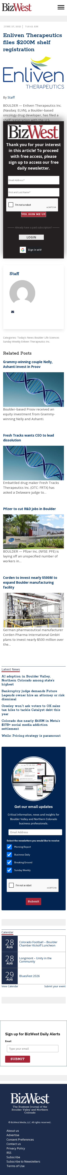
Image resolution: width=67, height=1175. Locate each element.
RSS (9, 1153)
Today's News (25, 337)
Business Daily (22, 854)
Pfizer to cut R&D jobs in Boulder (29, 509)
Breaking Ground (23, 862)
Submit (33, 901)
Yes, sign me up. (33, 214)
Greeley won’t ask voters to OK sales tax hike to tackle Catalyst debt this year (31, 710)
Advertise (13, 1135)
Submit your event (55, 986)
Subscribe (13, 1157)
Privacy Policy (16, 1148)
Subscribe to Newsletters (23, 1161)
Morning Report (22, 847)
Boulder (39, 337)
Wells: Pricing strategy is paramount (31, 736)
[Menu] (61, 8)
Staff (11, 97)
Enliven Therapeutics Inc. (35, 341)
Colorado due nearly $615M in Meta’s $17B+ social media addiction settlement (31, 725)
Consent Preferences (20, 1139)
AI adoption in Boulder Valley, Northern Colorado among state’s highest (28, 680)
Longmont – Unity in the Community (35, 959)
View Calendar (10, 986)
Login (31, 237)
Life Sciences (51, 337)
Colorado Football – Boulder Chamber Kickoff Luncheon (38, 943)
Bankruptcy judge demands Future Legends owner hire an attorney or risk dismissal (33, 695)
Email (8, 1041)
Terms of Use (16, 1166)
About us (13, 1131)
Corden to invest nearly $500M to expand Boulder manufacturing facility (30, 582)
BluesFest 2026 (29, 976)
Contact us (14, 1144)
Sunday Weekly (11, 341)
